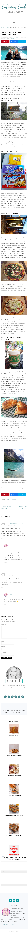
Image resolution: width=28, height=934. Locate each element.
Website (3, 652)
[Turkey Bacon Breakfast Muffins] (14, 813)
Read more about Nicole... (8, 924)
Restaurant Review (10, 499)
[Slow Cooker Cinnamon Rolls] (14, 774)
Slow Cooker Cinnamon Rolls (14, 775)
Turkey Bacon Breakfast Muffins (14, 815)
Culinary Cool (14, 9)
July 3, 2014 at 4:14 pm (13, 596)
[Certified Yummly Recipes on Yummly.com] (14, 857)
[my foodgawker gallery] (14, 859)
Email (3, 646)
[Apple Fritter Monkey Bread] (14, 754)
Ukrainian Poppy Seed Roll (14, 795)
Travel (7, 27)
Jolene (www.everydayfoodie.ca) (14, 523)
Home (2, 27)
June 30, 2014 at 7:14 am (10, 525)
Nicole (10, 545)
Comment (4, 624)
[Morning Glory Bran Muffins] (14, 833)
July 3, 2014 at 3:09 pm (10, 575)
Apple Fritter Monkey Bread (14, 755)
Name (3, 641)
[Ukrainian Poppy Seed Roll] (14, 793)
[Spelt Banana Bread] (14, 734)
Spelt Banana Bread (14, 735)
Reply (2, 538)
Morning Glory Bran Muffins (14, 835)
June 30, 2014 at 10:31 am (13, 546)
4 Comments (12, 38)
